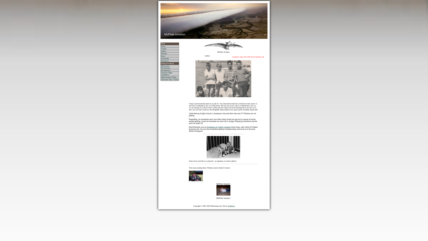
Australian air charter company (219, 127)
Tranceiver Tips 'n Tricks (170, 80)
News (163, 56)
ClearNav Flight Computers (166, 74)
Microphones (165, 70)
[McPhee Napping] (196, 181)
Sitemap (164, 54)
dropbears (231, 206)
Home (163, 46)
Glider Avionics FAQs (168, 77)
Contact (164, 49)
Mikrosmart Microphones (165, 67)
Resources (165, 61)
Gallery (163, 51)
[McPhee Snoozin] (223, 195)
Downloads (165, 58)
